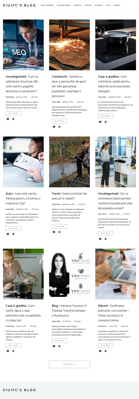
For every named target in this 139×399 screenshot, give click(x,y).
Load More (67, 364)
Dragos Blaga (10, 97)
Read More (13, 113)
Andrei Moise (102, 214)
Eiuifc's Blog (19, 5)
